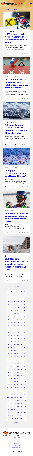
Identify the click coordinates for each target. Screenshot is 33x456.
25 (8, 304)
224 (12, 406)
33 (15, 307)
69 (15, 326)
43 (8, 313)
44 (11, 313)
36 (24, 307)
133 (8, 360)
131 (21, 357)
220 (18, 403)
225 (15, 406)
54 (24, 316)
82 (18, 332)
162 (25, 372)
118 (18, 350)
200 (12, 394)
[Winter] (16, 3)
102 (25, 341)
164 (11, 375)
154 (18, 369)
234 (25, 409)
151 (8, 369)
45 (15, 313)
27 (14, 304)
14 (11, 298)
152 (11, 369)
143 (21, 363)
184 (18, 384)
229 (8, 409)
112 (18, 347)
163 (8, 375)
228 (25, 406)
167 (21, 375)
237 (15, 412)
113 (21, 347)
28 (18, 304)
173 (21, 378)
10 (18, 295)
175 (8, 381)
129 (15, 357)
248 (15, 419)
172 (18, 378)
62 (11, 322)
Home (16, 442)
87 (15, 335)
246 (25, 415)
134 (11, 360)
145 (8, 366)
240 (25, 412)
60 (24, 319)
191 (21, 388)
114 (24, 347)
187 (8, 388)
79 (8, 332)
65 (21, 322)
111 (14, 347)
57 (14, 319)
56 (11, 319)
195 (15, 391)
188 (12, 388)
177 (15, 381)
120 (25, 350)
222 (25, 403)
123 (15, 353)
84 (24, 332)
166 (18, 375)
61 (8, 322)
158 (11, 372)
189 (15, 388)
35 (21, 307)
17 (21, 298)
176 (11, 381)
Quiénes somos (16, 447)
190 (18, 388)
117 (15, 350)
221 (21, 403)
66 (24, 322)
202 (18, 394)
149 (21, 366)
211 (8, 400)
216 (25, 400)
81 (14, 332)
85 (8, 335)
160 (18, 372)
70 (18, 326)
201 (15, 394)
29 (21, 304)
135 (15, 360)
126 (25, 353)
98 (11, 341)
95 (21, 338)
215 (21, 400)
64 (18, 322)
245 (21, 415)
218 (11, 403)
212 (11, 400)
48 (24, 313)
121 (8, 353)
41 (21, 310)
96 (24, 338)
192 (25, 388)
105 (15, 344)
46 (18, 313)
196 (18, 391)
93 (15, 338)
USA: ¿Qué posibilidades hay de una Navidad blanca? (15, 173)
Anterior (17, 286)
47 (21, 313)
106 (18, 344)
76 (18, 329)
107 (21, 344)
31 (8, 307)
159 (15, 372)
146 (11, 366)
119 (21, 350)
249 (18, 419)
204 (25, 394)
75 (14, 329)
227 (21, 406)
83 (21, 332)
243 (15, 415)
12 (24, 295)
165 (15, 375)
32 (11, 307)
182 (11, 384)
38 (11, 310)
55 (8, 319)
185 (21, 384)
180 (25, 381)
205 (8, 397)
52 (18, 316)
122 (11, 353)
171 (15, 378)
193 (8, 391)
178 (18, 381)
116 (11, 350)
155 (21, 369)
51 (14, 316)
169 (8, 378)
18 (24, 298)
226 (18, 406)
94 (18, 338)
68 (11, 326)
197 (21, 391)
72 (24, 326)
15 (14, 298)
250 (21, 419)
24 (24, 301)
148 (18, 366)
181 (8, 384)
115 (8, 350)
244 (18, 415)
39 (15, 310)
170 (11, 378)
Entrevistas (16, 445)
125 (21, 353)
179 (21, 381)
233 (21, 409)
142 (18, 363)
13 (8, 298)
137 (21, 360)
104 (12, 344)
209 (21, 397)
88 (18, 335)
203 (21, 394)
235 (8, 412)
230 (12, 409)
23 (21, 301)
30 (24, 304)
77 (21, 329)
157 (8, 372)
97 (8, 341)
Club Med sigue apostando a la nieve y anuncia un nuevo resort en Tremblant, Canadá (16, 264)
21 (14, 301)
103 (8, 344)
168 (25, 375)
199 (8, 394)
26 (11, 304)
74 (11, 329)
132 (25, 357)
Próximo (15, 422)
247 (12, 419)
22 (18, 301)
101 (21, 341)
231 (15, 409)
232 (18, 409)
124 (18, 353)
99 (15, 341)
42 (24, 310)
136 (18, 360)
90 (24, 335)
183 (15, 384)
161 (21, 372)
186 (25, 384)
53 (21, 316)
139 (8, 363)
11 (21, 295)
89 (21, 335)
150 (25, 366)
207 (15, 397)
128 (11, 357)
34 (18, 307)
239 (21, 412)
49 (8, 316)
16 (18, 298)
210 (25, 397)
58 (18, 319)
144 (25, 363)
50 (11, 316)
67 (8, 326)
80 (11, 332)
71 (21, 326)
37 (8, 310)
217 (8, 403)
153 (15, 369)
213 (15, 400)
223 (8, 406)
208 (18, 397)
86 (11, 335)
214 (18, 400)
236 (12, 412)
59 (21, 319)
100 (18, 341)
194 (11, 391)
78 (24, 329)
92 (11, 338)
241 (8, 415)
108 (25, 344)
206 (12, 397)
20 (11, 301)
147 (15, 366)
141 (15, 363)
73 (8, 329)
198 (25, 391)
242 (12, 415)
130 (18, 357)
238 (18, 412)
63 (15, 322)
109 (8, 347)
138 (25, 360)
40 (18, 310)
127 (8, 357)
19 (8, 301)
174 (24, 378)
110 (11, 347)
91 (8, 338)
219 (15, 403)
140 (12, 363)
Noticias (16, 443)
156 (25, 369)
